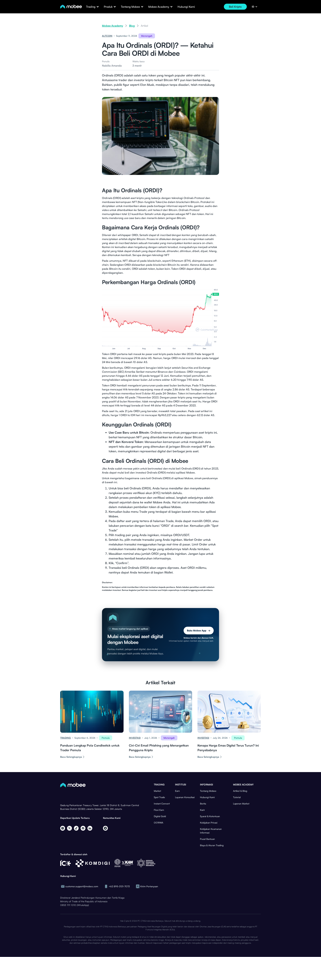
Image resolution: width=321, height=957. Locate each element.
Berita (203, 803)
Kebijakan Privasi (208, 822)
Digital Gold (160, 816)
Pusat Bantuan (207, 839)
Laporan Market (241, 803)
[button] (90, 7)
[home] (71, 7)
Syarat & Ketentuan (210, 816)
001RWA (158, 822)
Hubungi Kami (186, 6)
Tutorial (237, 797)
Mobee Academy (112, 25)
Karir (202, 809)
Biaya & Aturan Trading (212, 845)
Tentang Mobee (208, 790)
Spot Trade (159, 797)
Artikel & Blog (240, 790)
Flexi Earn (159, 809)
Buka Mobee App (198, 630)
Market (157, 790)
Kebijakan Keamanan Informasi (211, 830)
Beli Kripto (235, 6)
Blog (132, 25)
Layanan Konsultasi (185, 797)
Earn (177, 790)
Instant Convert (162, 803)
